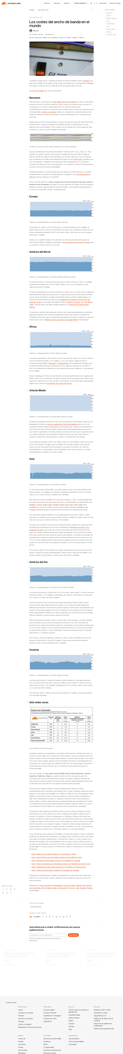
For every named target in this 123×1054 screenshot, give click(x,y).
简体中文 (81, 37)
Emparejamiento (57, 885)
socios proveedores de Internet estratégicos (62, 424)
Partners (21, 1016)
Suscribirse (73, 935)
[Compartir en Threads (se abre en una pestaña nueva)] (7, 893)
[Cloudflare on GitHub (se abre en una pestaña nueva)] (60, 916)
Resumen (109, 13)
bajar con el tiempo (49, 112)
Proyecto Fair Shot (49, 1018)
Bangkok (32, 505)
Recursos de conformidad (52, 1039)
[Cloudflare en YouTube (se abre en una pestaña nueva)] (53, 916)
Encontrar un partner (25, 1018)
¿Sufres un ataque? (25, 1024)
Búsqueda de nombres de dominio (29, 1027)
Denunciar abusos (49, 1053)
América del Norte (112, 18)
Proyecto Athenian (49, 1013)
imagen (41, 91)
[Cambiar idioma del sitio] (91, 3)
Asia (77, 888)
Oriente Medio (111, 23)
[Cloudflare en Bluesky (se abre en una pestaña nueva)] (63, 916)
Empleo (20, 1041)
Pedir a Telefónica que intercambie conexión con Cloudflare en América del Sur (59, 867)
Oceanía (89, 888)
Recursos (66, 3)
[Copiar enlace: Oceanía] (28, 650)
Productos (47, 3)
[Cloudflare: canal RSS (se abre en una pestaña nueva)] (43, 916)
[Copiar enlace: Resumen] (28, 98)
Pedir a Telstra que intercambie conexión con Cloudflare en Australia (55, 870)
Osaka (62, 505)
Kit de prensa (22, 1050)
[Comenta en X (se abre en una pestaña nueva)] (7, 889)
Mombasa (52, 363)
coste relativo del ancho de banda (64, 102)
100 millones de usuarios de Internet (59, 383)
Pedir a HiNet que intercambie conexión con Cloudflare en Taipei (54, 854)
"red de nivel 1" (78, 159)
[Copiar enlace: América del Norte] (28, 252)
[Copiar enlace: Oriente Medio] (28, 390)
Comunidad (72, 1044)
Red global (21, 1053)
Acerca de (21, 1039)
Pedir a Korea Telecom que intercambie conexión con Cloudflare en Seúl (56, 857)
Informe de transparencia (52, 1050)
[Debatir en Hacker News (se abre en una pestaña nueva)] (3, 889)
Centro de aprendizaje (76, 1041)
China (33, 510)
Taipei (80, 505)
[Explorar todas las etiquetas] (93, 10)
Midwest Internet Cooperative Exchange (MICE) (61, 320)
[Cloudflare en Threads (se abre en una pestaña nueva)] (66, 916)
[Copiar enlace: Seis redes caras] (28, 702)
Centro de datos (69, 885)
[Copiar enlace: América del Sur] (28, 562)
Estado (71, 1021)
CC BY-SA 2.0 (34, 91)
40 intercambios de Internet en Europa (76, 242)
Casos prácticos (74, 1018)
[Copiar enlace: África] (28, 327)
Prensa (20, 1047)
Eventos (71, 1026)
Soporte (71, 1023)
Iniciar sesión (102, 3)
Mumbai (56, 505)
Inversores (22, 1044)
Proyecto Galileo (49, 1010)
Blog (70, 1029)
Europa (72, 888)
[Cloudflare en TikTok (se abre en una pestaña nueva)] (70, 916)
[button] (61, 137)
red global (86, 81)
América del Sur (63, 888)
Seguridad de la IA (100, 1016)
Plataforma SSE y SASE (102, 1010)
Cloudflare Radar (74, 1015)
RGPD (45, 1044)
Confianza (46, 1041)
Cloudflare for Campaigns (52, 1016)
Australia (83, 888)
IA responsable (48, 1047)
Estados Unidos (51, 888)
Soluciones (57, 3)
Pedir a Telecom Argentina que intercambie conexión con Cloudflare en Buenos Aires (61, 864)
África (43, 888)
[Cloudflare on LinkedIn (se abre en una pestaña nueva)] (49, 916)
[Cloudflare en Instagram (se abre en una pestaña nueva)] (56, 916)
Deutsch (68, 37)
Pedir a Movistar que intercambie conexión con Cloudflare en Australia (56, 861)
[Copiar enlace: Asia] (28, 459)
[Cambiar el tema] (94, 3)
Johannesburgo (62, 363)
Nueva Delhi (69, 505)
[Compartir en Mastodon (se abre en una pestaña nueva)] (3, 893)
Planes (20, 1010)
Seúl (75, 505)
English (62, 37)
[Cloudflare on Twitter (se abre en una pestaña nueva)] (46, 916)
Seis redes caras (111, 34)
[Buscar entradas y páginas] (97, 3)
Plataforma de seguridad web (104, 1029)
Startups (21, 1021)
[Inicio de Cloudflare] (11, 3)
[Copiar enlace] (10, 893)
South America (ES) (43, 10)
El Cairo (44, 363)
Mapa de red (80, 885)
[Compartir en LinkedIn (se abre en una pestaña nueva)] (10, 889)
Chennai (39, 505)
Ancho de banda (45, 885)
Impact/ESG (47, 1021)
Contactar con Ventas (115, 3)
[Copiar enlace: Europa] (28, 196)
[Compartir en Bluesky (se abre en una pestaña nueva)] (14, 889)
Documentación (74, 1039)
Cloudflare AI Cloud (100, 1013)
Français (74, 37)
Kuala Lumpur (47, 505)
